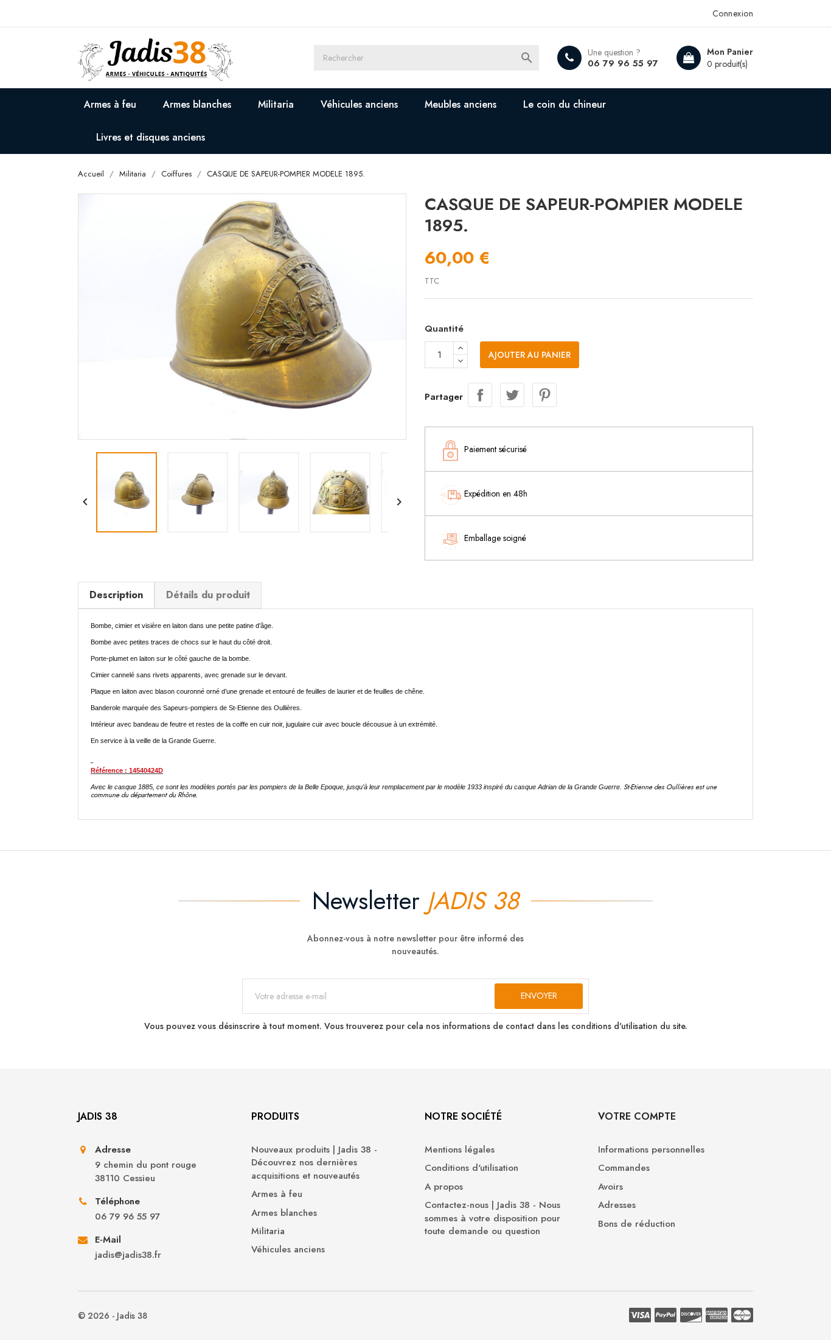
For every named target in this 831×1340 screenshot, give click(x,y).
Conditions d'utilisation (471, 1168)
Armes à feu (110, 104)
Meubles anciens (460, 104)
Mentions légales (460, 1149)
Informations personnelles (651, 1149)
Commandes (624, 1168)
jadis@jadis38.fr (128, 1255)
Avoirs (610, 1187)
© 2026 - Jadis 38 (112, 1316)
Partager (480, 395)
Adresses (617, 1205)
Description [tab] (116, 595)
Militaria (276, 104)
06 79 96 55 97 (623, 63)
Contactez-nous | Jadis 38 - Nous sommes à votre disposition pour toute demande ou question (492, 1218)
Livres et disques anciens (150, 137)
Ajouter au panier (530, 355)
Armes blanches (197, 104)
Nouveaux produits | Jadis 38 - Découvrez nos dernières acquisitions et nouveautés (314, 1162)
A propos (444, 1187)
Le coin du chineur (564, 104)
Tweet (512, 395)
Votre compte (637, 1116)
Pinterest (544, 395)
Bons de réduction (636, 1224)
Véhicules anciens (359, 104)
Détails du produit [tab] (208, 595)
